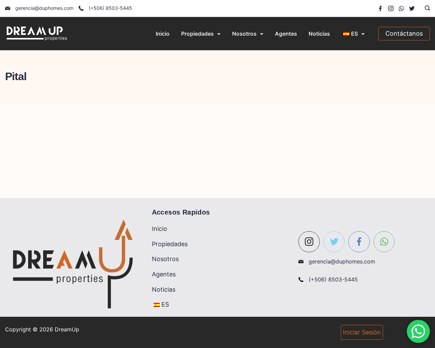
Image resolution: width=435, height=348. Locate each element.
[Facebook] (380, 8)
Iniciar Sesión (362, 332)
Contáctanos (404, 33)
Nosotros (244, 33)
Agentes (286, 33)
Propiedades (197, 33)
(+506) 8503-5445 (110, 8)
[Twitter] (412, 8)
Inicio (163, 33)
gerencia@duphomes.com (44, 8)
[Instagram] (391, 8)
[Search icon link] (425, 8)
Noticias (319, 33)
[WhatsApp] (401, 8)
